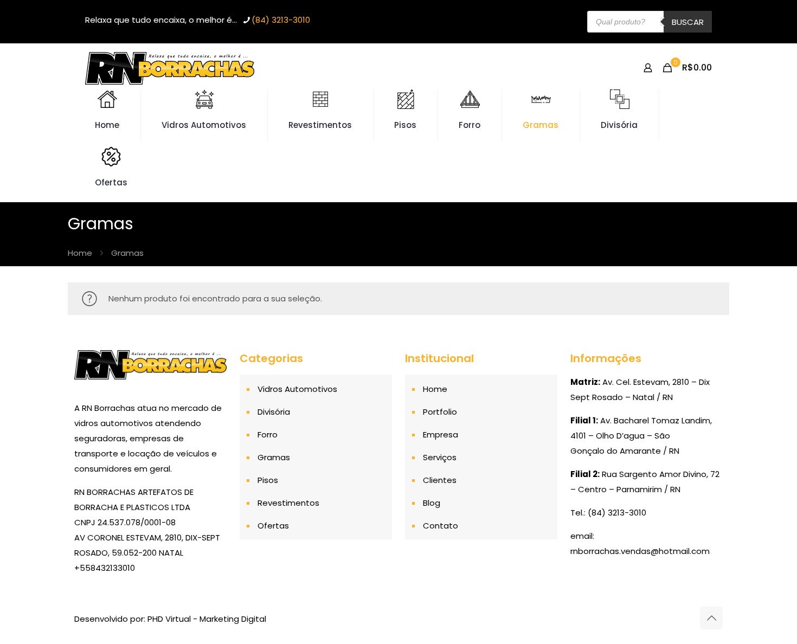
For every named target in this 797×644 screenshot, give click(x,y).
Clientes (440, 480)
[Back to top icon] (711, 618)
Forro (268, 434)
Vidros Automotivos (297, 389)
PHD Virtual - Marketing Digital (206, 618)
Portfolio (440, 411)
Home (80, 253)
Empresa (440, 434)
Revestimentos (288, 502)
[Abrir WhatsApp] (770, 616)
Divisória (274, 411)
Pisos (268, 480)
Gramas (274, 457)
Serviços (440, 457)
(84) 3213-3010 (281, 19)
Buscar (688, 22)
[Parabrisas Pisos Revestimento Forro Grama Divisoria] (169, 67)
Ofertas (273, 525)
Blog (431, 502)
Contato (440, 525)
